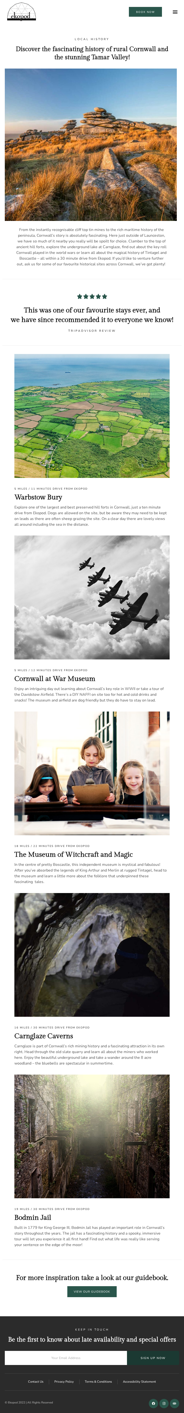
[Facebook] (153, 1403)
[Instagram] (164, 1403)
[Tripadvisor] (174, 1403)
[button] (175, 12)
